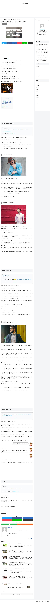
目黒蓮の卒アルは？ (5, 106)
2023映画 (37, 66)
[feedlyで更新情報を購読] (9, 524)
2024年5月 (37, 83)
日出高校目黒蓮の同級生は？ (6, 100)
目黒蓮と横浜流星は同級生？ (8, 101)
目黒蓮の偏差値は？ (5, 103)
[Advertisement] (25, 11)
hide (8, 98)
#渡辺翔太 (25, 414)
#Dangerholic (20, 279)
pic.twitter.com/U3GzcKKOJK (7, 415)
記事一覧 (48, 601)
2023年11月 (37, 85)
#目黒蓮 (17, 279)
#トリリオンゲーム (6, 275)
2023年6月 (37, 95)
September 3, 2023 (16, 491)
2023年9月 (37, 89)
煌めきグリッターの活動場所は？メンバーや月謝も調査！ (42, 45)
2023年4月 (37, 99)
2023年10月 (37, 87)
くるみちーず (9, 527)
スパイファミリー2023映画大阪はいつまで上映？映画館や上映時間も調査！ (42, 60)
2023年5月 (37, 97)
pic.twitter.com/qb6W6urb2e (7, 131)
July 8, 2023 (13, 133)
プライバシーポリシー (43, 601)
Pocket (8, 58)
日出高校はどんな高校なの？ (8, 102)
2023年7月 (37, 93)
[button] (48, 20)
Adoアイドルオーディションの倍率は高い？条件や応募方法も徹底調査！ (42, 49)
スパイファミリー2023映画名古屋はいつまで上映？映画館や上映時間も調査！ (42, 56)
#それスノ (19, 414)
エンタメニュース (38, 68)
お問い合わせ (38, 601)
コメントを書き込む (17, 594)
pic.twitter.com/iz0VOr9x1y (27, 279)
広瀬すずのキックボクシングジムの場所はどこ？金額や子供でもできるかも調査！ (42, 52)
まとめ (3, 107)
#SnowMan (22, 414)
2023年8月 (37, 91)
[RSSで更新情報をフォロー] (25, 524)
